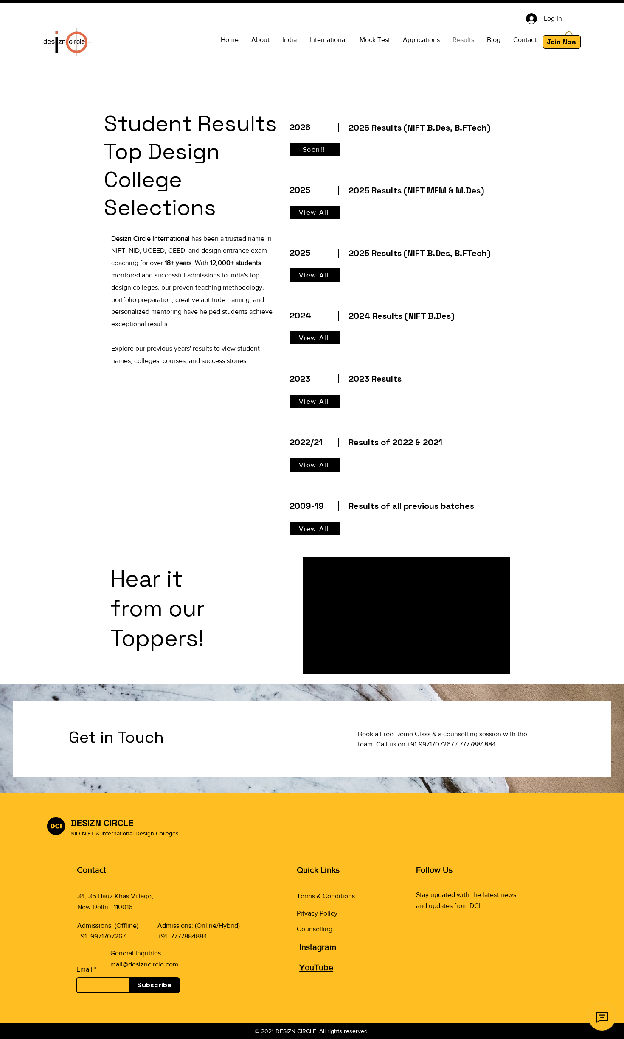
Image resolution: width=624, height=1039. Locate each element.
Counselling (314, 929)
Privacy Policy (317, 913)
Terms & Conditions (326, 895)
